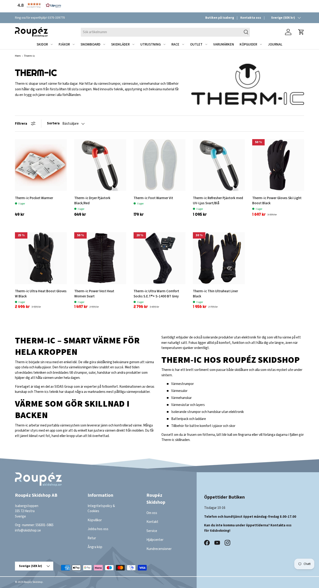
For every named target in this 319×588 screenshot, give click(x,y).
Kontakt (152, 522)
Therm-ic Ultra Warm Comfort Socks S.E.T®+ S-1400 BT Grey (156, 294)
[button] (38, 5)
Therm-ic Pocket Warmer (34, 198)
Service (151, 530)
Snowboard (90, 44)
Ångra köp (95, 547)
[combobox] (165, 32)
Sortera (53, 123)
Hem (18, 56)
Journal (275, 44)
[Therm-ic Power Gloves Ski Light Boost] (278, 165)
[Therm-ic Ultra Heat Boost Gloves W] (41, 258)
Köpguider (248, 44)
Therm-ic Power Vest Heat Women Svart (94, 294)
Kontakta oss (250, 17)
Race (175, 44)
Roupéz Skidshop (33, 582)
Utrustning (150, 44)
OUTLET (196, 44)
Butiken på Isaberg (219, 17)
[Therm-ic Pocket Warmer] (41, 165)
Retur (92, 538)
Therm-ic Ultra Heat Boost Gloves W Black (41, 294)
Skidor (42, 44)
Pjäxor (64, 44)
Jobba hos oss (98, 529)
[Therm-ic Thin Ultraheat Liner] (219, 258)
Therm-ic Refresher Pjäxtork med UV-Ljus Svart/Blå (218, 201)
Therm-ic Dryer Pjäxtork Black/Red (92, 201)
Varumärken (223, 44)
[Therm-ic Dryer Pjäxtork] (100, 165)
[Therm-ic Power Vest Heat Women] (100, 258)
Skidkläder (120, 44)
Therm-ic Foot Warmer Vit (153, 198)
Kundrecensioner (159, 548)
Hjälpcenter (154, 540)
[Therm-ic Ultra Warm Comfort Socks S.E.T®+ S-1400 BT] (159, 258)
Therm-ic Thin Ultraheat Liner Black (215, 294)
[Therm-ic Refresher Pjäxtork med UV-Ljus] (219, 165)
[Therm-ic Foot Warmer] (159, 165)
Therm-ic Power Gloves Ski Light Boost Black (276, 201)
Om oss (151, 513)
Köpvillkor (95, 520)
